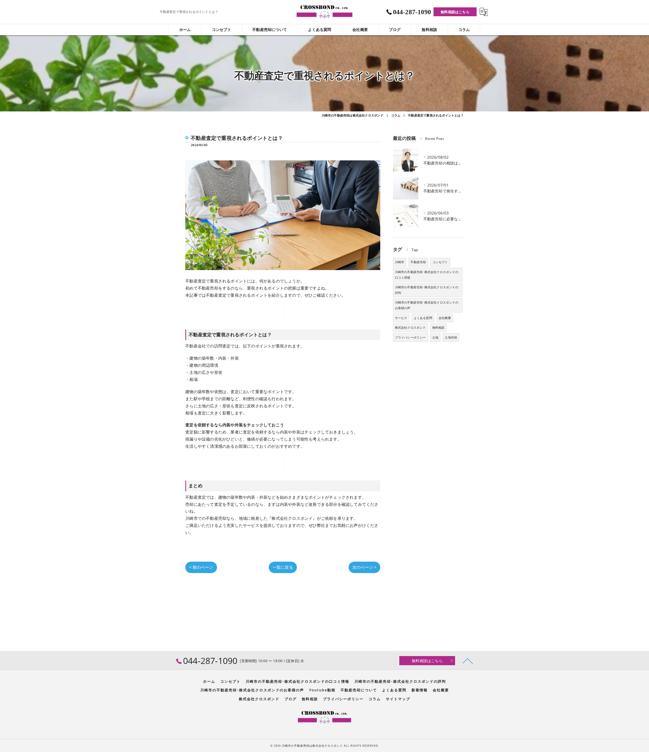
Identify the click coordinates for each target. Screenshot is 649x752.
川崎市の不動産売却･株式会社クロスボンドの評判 (426, 290)
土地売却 (451, 337)
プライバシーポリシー (410, 337)
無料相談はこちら (455, 11)
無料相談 (438, 327)
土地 (435, 337)
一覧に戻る (283, 567)
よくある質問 (423, 318)
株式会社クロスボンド (410, 327)
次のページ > (364, 567)
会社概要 (445, 318)
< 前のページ (201, 567)
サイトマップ (398, 699)
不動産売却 (418, 262)
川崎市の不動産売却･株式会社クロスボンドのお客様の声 (426, 305)
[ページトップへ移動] (468, 661)
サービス (401, 318)
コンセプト (440, 262)
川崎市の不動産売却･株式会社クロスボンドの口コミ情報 (426, 275)
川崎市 (399, 262)
